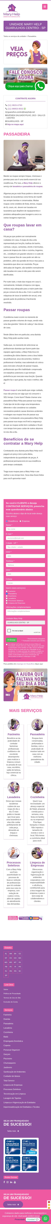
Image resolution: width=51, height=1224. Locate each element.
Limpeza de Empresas (16, 603)
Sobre (6, 989)
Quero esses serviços (15, 588)
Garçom (7, 1054)
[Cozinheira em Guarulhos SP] (37, 793)
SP (6, 975)
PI (15, 967)
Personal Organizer (12, 1050)
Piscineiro (8, 1059)
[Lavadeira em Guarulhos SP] (14, 793)
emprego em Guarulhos (25, 664)
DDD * (8, 552)
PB (6, 967)
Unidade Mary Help (14, 618)
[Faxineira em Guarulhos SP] (14, 730)
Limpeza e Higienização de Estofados (19, 1103)
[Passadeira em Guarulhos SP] (37, 730)
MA (20, 958)
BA (15, 954)
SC (20, 971)
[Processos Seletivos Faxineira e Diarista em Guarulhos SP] (14, 858)
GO (15, 958)
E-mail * (9, 534)
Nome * (9, 525)
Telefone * (10, 561)
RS (15, 971)
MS (10, 962)
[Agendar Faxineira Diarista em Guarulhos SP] (25, 53)
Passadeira (12, 594)
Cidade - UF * (11, 543)
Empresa (26, 521)
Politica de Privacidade (14, 658)
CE (20, 954)
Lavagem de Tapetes (12, 1098)
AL (6, 954)
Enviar (12, 640)
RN (10, 971)
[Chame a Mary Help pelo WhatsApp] (25, 81)
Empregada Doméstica (13, 1041)
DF (6, 958)
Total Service (9, 1081)
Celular (9, 579)
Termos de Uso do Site (12, 998)
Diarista (7, 1019)
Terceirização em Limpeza (15, 1094)
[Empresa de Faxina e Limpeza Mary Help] (12, 10)
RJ (6, 971)
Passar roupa (10, 390)
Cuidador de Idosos (12, 1076)
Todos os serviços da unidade (15, 36)
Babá (6, 1037)
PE (11, 967)
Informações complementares (18, 607)
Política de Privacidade (12, 993)
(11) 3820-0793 (15, 105)
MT (15, 962)
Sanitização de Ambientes (15, 1072)
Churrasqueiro (10, 1063)
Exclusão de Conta (11, 1002)
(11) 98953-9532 (15, 109)
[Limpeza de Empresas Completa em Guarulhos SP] (37, 858)
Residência (13, 521)
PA (20, 962)
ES (11, 958)
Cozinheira (12, 596)
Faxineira (11, 591)
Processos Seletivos (15, 601)
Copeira (7, 1045)
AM (10, 954)
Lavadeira (12, 598)
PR (20, 967)
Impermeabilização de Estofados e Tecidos (22, 1107)
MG (6, 962)
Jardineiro (8, 1067)
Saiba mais (12, 1131)
